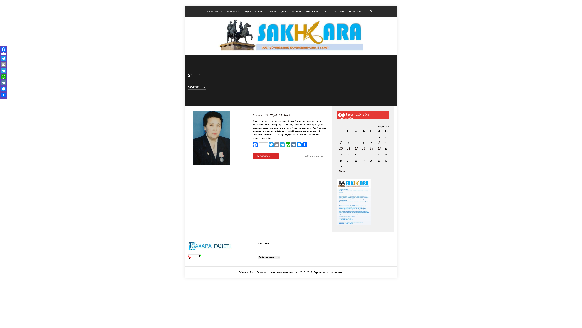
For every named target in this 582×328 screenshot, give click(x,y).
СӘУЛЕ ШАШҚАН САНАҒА (272, 115)
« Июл (341, 171)
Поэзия (297, 11)
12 (356, 148)
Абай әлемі (234, 11)
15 (379, 148)
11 (348, 148)
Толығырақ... (265, 156)
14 (371, 148)
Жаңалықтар (215, 11)
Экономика (356, 11)
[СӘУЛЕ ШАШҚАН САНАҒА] (211, 164)
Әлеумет (260, 11)
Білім (273, 11)
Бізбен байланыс (316, 11)
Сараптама (338, 11)
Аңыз (248, 11)
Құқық (284, 11)
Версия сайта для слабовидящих (353, 116)
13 (363, 148)
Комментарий (316, 156)
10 (341, 148)
